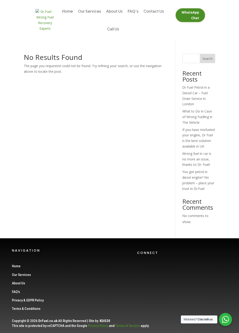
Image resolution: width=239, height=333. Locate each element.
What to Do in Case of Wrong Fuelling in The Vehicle (197, 117)
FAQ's (16, 292)
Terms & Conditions (26, 309)
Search (207, 58)
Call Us (113, 28)
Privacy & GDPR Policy (28, 300)
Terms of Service (127, 326)
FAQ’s (133, 11)
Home (67, 11)
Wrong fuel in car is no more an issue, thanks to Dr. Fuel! (196, 159)
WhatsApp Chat (190, 15)
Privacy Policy (98, 326)
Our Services (89, 11)
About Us (114, 11)
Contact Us (154, 11)
